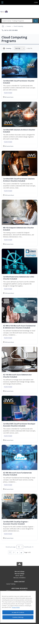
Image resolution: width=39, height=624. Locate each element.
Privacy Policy (16, 607)
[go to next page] (18, 552)
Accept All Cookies (18, 612)
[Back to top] (19, 573)
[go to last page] (21, 552)
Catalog (8, 48)
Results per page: (11, 547)
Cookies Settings (18, 617)
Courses (8, 26)
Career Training (10, 584)
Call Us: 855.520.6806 (10, 30)
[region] (18, 607)
